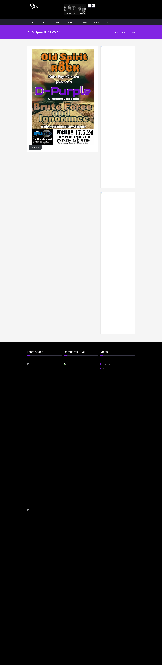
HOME (32, 22)
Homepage (35, 147)
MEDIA (70, 22)
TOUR (57, 22)
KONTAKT (97, 22)
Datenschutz (107, 369)
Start (116, 32)
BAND (44, 22)
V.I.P (108, 22)
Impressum (106, 364)
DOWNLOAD (85, 22)
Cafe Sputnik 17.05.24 (127, 32)
